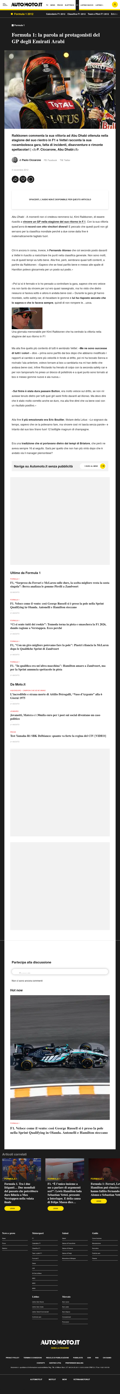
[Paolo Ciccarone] (15, 159)
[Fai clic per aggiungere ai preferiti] (22, 179)
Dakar (34, 1263)
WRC (34, 1283)
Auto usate (65, 1307)
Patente (94, 1258)
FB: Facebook (50, 160)
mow (64, 1379)
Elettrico (4, 1248)
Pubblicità (78, 1358)
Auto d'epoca (66, 1312)
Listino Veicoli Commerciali (40, 1312)
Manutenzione (96, 1243)
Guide (95, 1233)
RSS (96, 1358)
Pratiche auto (96, 1253)
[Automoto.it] (26, 4)
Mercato (66, 1296)
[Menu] (5, 4)
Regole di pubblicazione (57, 1358)
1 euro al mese (91, 466)
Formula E (35, 1258)
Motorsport (38, 1233)
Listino (35, 1296)
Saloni (65, 1233)
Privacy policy (12, 1358)
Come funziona (96, 1238)
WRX (33, 1288)
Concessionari (66, 1317)
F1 (33, 1238)
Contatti (41, 1363)
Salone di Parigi (67, 1253)
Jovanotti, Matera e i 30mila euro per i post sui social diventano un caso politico (55, 716)
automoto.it (36, 1379)
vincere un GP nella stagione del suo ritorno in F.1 (54, 221)
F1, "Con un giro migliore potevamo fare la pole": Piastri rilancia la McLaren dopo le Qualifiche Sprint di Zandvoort (59, 647)
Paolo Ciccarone (31, 160)
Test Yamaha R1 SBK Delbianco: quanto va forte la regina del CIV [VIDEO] (58, 736)
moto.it (52, 1379)
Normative (95, 1248)
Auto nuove (65, 1302)
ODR (89, 1358)
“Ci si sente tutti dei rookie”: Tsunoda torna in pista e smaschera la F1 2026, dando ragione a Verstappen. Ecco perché (58, 626)
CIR (33, 1268)
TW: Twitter (65, 160)
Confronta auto (36, 1317)
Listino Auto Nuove (38, 1302)
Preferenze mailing (74, 1363)
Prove (4, 1243)
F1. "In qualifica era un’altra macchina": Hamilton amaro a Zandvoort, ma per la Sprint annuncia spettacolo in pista (58, 667)
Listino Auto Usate (37, 1307)
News (4, 1238)
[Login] (115, 4)
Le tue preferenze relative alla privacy (45, 1389)
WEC (33, 1278)
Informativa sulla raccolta (13, 1389)
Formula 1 (19, 25)
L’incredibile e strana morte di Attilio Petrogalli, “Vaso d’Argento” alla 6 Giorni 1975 (56, 696)
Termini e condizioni (33, 1358)
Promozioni (65, 1322)
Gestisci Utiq (55, 1363)
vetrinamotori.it (81, 1379)
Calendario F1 (36, 1243)
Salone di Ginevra (67, 1248)
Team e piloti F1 (37, 1253)
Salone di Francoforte (68, 1243)
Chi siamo (107, 1358)
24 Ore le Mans (37, 1273)
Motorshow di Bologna (69, 1258)
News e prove (8, 1233)
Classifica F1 (36, 1248)
